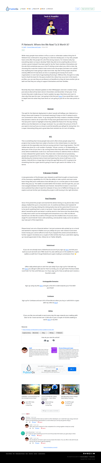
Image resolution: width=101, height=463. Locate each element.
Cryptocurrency (26, 333)
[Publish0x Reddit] (90, 453)
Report (40, 422)
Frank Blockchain (30, 432)
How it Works (9, 453)
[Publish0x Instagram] (92, 453)
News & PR (36, 9)
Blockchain (35, 333)
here (60, 96)
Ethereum (50, 9)
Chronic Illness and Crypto (34, 47)
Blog (43, 333)
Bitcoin (43, 9)
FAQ (14, 453)
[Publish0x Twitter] (86, 453)
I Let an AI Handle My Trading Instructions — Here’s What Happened (49, 398)
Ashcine (28, 417)
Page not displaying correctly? (50, 447)
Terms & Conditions (84, 456)
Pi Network (59, 333)
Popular (24, 9)
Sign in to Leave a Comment (51, 410)
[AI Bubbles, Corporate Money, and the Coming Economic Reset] (31, 389)
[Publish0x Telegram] (88, 453)
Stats (27, 453)
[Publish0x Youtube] (94, 453)
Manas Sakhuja (49, 402)
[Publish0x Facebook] (84, 453)
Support (35, 453)
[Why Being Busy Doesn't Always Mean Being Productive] (70, 389)
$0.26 (23, 50)
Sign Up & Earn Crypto (88, 9)
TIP (73, 369)
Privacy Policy (92, 456)
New (29, 9)
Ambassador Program (20, 453)
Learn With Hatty (29, 402)
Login (77, 9)
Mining (51, 333)
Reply (34, 422)
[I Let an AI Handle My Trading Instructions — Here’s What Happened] (50, 389)
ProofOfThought (69, 402)
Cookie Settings (41, 453)
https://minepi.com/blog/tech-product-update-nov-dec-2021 (38, 329)
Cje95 (24, 47)
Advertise (31, 453)
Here (49, 320)
